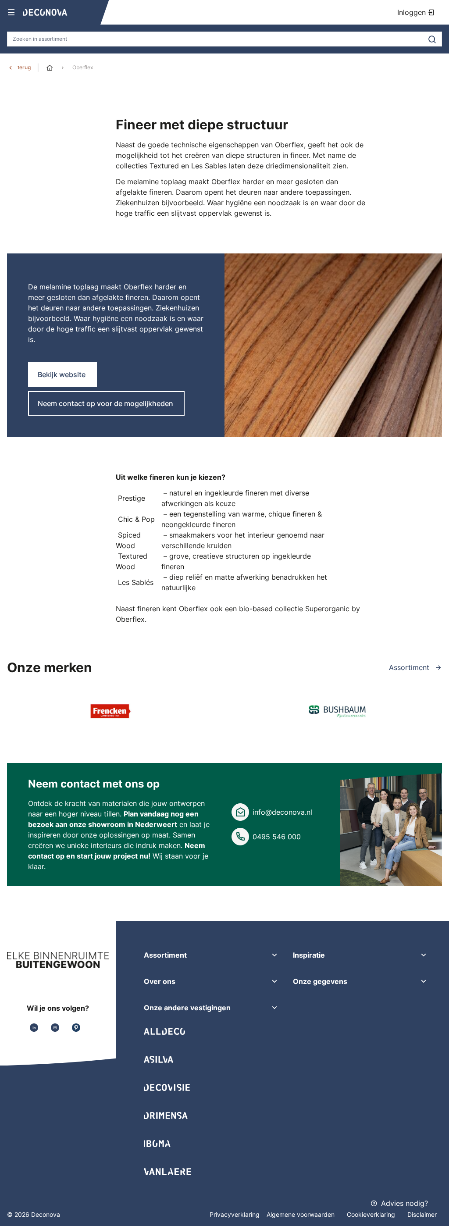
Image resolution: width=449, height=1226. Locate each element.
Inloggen (412, 12)
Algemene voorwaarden (301, 1214)
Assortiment (410, 667)
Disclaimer (422, 1214)
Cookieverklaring (372, 1214)
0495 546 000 (277, 836)
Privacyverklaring (235, 1214)
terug (24, 67)
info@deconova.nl (282, 812)
